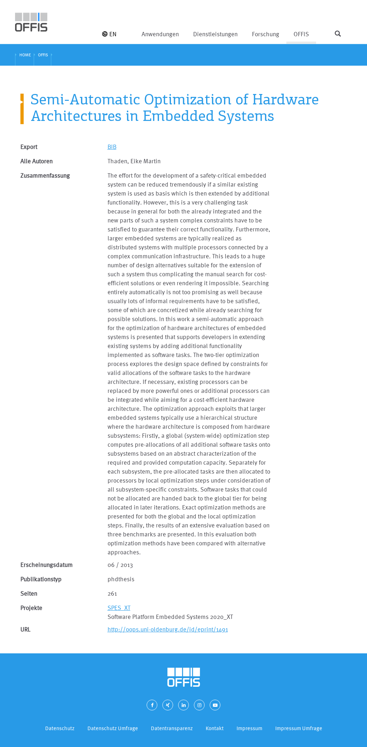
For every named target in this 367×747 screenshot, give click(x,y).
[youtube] (215, 705)
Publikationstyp (41, 578)
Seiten (28, 593)
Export (28, 146)
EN (112, 33)
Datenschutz (60, 728)
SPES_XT (119, 607)
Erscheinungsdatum (46, 564)
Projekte (31, 607)
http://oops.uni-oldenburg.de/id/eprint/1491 (168, 629)
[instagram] (199, 705)
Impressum (249, 728)
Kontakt (215, 728)
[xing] (167, 705)
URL (25, 629)
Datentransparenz (172, 728)
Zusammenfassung (45, 175)
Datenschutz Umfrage (112, 728)
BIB (112, 146)
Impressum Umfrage (298, 728)
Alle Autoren (36, 161)
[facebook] (152, 705)
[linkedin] (183, 705)
